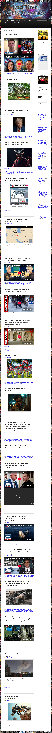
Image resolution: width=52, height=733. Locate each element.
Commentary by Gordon (14, 20)
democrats (26, 725)
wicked (11, 173)
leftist (5, 611)
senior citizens (15, 441)
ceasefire (27, 171)
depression (18, 416)
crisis (16, 416)
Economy (18, 439)
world (14, 173)
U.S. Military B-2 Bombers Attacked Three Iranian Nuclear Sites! (42, 143)
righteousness (9, 511)
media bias (8, 611)
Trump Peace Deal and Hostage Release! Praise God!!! (42, 130)
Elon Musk (9, 510)
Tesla (12, 511)
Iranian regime (11, 172)
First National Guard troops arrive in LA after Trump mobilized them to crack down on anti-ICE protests (17, 322)
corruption (6, 510)
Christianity (31, 171)
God (26, 416)
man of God (19, 137)
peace (7, 383)
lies (22, 73)
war (9, 173)
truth (27, 73)
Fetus (22, 457)
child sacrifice (6, 457)
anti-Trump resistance (10, 610)
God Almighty (27, 382)
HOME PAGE (7, 20)
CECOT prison (24, 645)
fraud (7, 441)
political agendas (27, 510)
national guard (26, 349)
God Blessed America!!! (12, 34)
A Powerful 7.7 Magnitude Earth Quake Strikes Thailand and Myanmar (42, 216)
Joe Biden (7, 576)
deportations (29, 645)
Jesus (14, 214)
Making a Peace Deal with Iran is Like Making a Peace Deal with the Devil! (42, 134)
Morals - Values (19, 456)
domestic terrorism (23, 610)
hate (12, 137)
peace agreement (27, 172)
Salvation (24, 22)
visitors (30, 73)
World (11, 73)
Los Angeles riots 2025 (18, 284)
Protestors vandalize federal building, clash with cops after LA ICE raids (42, 163)
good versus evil (8, 137)
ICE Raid (26, 283)
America (8, 73)
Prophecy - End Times (24, 282)
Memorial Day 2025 (10, 355)
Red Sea (13, 691)
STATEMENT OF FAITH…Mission (30, 27)
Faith (11, 136)
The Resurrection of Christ (42, 185)
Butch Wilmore (29, 575)
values (8, 458)
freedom (23, 382)
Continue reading (7, 101)
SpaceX (21, 576)
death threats (14, 440)
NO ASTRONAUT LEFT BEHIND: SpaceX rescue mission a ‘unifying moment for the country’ (17, 552)
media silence (13, 611)
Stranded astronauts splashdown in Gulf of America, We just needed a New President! (15, 518)
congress (18, 725)
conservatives (22, 725)
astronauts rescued (29, 544)
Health (28, 416)
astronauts (20, 575)
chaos (11, 440)
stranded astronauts (26, 576)
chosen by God (29, 136)
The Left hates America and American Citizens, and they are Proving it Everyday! (16, 465)
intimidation (22, 510)
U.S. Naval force (21, 691)
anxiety (9, 416)
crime (14, 416)
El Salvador (13, 646)
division (29, 725)
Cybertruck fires (17, 610)
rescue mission (17, 576)
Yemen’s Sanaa (28, 691)
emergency (18, 283)
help (30, 416)
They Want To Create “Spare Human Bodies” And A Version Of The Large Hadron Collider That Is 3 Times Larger (42, 193)
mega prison (19, 646)
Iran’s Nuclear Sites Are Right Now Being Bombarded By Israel (42, 152)
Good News (29, 20)
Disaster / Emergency (21, 170)
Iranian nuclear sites (7, 214)
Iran (27, 170)
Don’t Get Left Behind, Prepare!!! (16, 22)
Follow (40, 96)
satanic (5, 458)
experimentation (18, 457)
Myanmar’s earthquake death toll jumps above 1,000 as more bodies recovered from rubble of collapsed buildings (43, 207)
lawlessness (10, 284)
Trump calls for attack (22, 214)
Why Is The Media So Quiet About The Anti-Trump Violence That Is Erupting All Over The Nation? (16, 583)
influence (18, 510)
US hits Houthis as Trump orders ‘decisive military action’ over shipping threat (15, 654)
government (15, 510)
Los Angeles (23, 315)
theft (26, 441)
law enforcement (10, 349)
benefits (8, 440)
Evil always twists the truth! (13, 79)
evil (31, 136)
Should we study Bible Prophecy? (10, 27)
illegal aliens (10, 441)
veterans (21, 383)
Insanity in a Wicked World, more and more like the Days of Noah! (42, 189)
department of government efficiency (23, 440)
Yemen (25, 691)
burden (11, 416)
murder (25, 457)
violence (5, 612)
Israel (29, 170)
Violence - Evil (16, 136)
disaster (15, 283)
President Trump (23, 137)
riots (26, 315)
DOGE (30, 440)
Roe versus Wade (29, 457)
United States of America (15, 383)
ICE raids (15, 315)
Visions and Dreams (22, 20)
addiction (6, 416)
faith (5, 137)
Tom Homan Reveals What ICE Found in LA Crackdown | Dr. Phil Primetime (42, 158)
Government (19, 282)
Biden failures (25, 575)
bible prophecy (23, 171)
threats (31, 611)
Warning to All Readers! (20, 27)
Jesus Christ (18, 172)
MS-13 (27, 646)
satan (8, 173)
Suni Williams (32, 576)
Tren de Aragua (30, 646)
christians (15, 725)
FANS (18, 73)
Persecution (19, 609)
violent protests (29, 315)
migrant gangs (23, 646)
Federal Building (11, 315)
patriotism (24, 73)
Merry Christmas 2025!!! (42, 121)
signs (23, 284)
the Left (24, 441)
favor (20, 73)
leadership (15, 137)
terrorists (16, 691)
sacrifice (9, 383)
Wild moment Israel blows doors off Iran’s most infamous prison (42, 139)
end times (22, 283)
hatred (31, 610)
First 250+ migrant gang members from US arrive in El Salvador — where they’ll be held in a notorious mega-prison (17, 619)
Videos (28, 22)
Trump (13, 136)
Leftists (13, 284)
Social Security (20, 441)
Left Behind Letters (7, 22)
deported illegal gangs (8, 646)
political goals (17, 611)
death (10, 457)
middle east (22, 172)
